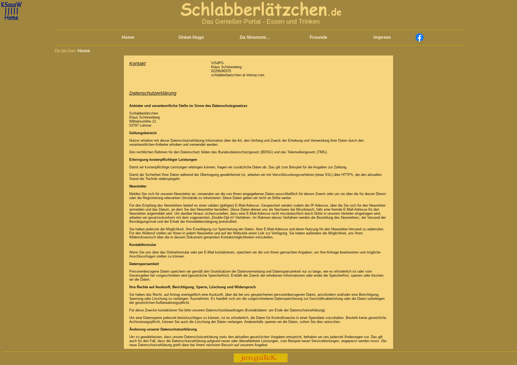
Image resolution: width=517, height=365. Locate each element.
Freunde (318, 37)
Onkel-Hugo (191, 37)
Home (128, 37)
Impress (382, 37)
